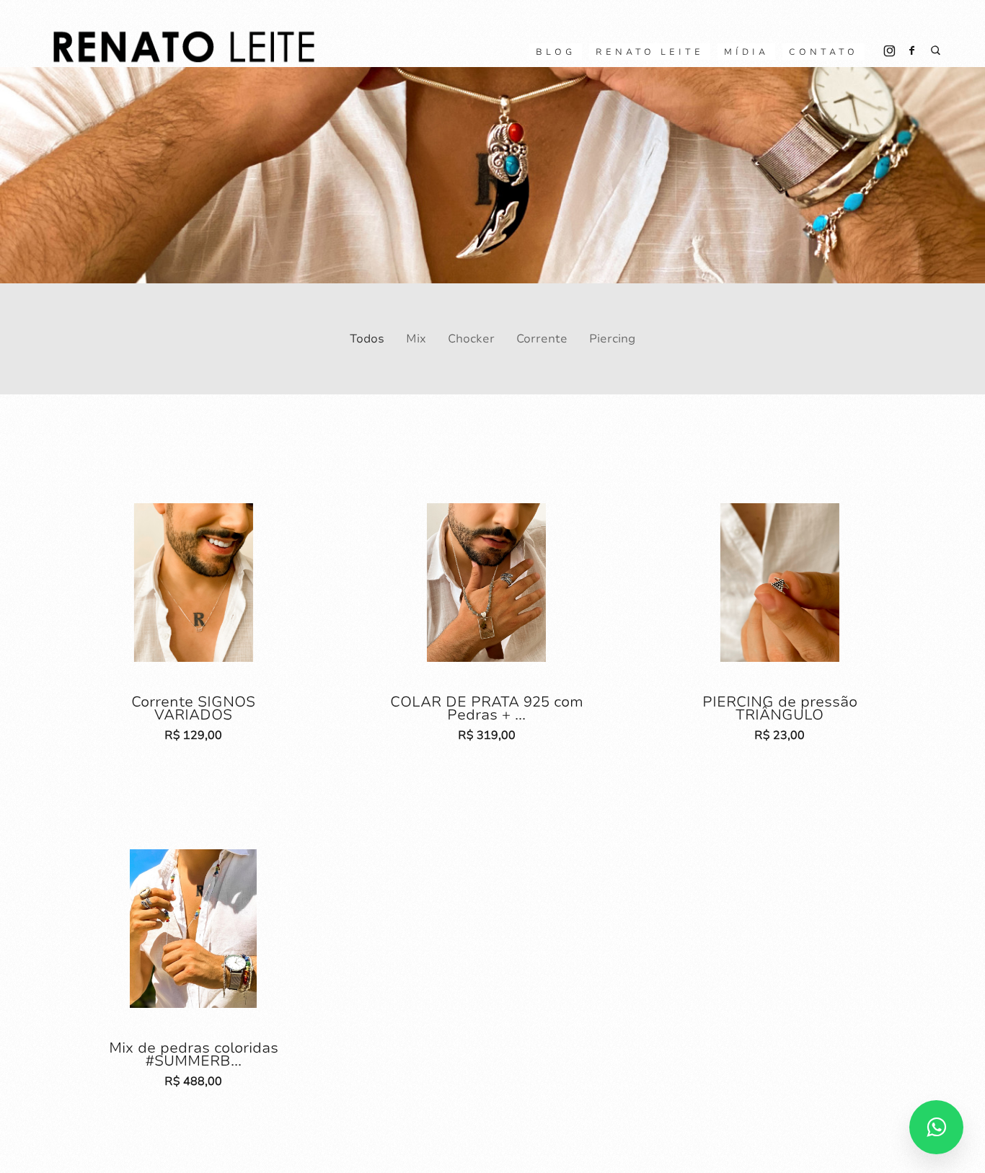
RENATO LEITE (650, 52)
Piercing (612, 339)
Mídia (746, 52)
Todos (367, 339)
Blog (555, 52)
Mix (416, 339)
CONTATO (823, 52)
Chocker (471, 339)
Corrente (541, 339)
